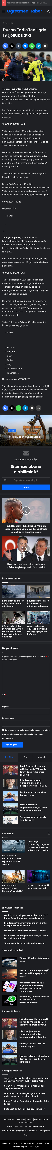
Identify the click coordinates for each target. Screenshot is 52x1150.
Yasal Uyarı (34, 1147)
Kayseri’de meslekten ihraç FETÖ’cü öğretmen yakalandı (38, 603)
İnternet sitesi (8, 718)
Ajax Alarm (29, 1131)
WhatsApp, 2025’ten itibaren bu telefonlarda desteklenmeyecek (34, 999)
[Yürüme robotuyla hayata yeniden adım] (10, 820)
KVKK (47, 1143)
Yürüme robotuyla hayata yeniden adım (33, 818)
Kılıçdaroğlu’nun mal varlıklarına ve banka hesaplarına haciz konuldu (33, 783)
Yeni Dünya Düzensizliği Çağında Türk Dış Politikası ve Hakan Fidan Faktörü (38, 846)
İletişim (16, 1143)
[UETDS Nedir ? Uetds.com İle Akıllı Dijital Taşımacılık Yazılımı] (13, 846)
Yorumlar (42, 757)
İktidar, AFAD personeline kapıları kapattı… (33, 794)
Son (25, 757)
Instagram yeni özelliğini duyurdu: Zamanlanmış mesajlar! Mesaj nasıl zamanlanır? (31, 987)
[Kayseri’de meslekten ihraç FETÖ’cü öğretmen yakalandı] (38, 591)
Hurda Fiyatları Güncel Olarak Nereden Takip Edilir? (24, 436)
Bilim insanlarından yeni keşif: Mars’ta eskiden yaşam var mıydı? (34, 973)
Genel (11, 430)
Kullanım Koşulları (20, 1147)
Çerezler (39, 1143)
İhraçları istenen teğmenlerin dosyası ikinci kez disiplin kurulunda (33, 807)
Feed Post (29, 1122)
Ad (4, 695)
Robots (29, 1119)
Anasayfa (9, 23)
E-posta (6, 706)
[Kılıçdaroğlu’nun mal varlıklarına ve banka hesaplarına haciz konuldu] (10, 784)
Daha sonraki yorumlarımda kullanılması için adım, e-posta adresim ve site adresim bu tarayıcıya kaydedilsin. (26, 734)
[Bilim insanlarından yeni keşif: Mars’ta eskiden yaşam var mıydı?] (9, 974)
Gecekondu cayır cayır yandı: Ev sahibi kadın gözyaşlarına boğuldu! (37, 630)
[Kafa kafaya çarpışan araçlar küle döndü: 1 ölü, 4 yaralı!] (13, 591)
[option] (26, 430)
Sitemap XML (9, 1119)
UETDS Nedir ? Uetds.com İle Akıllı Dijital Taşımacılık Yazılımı (11, 860)
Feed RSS (38, 1119)
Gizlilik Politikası (27, 1143)
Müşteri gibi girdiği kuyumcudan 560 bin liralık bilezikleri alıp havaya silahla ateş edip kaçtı (12, 631)
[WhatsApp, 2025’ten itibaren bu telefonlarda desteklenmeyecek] (9, 1000)
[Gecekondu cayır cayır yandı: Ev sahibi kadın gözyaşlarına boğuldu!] (38, 617)
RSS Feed (21, 1119)
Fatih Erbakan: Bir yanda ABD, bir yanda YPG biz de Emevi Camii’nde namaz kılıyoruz (33, 770)
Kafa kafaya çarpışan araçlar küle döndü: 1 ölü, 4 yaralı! (13, 603)
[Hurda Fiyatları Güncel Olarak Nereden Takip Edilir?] (13, 876)
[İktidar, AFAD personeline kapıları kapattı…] (10, 796)
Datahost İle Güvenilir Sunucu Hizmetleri (38, 887)
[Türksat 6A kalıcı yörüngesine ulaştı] (9, 962)
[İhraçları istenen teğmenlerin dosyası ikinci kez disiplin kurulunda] (10, 808)
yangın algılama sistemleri (13, 1131)
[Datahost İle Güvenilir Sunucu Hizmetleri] (38, 876)
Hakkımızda (6, 1143)
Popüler (9, 757)
